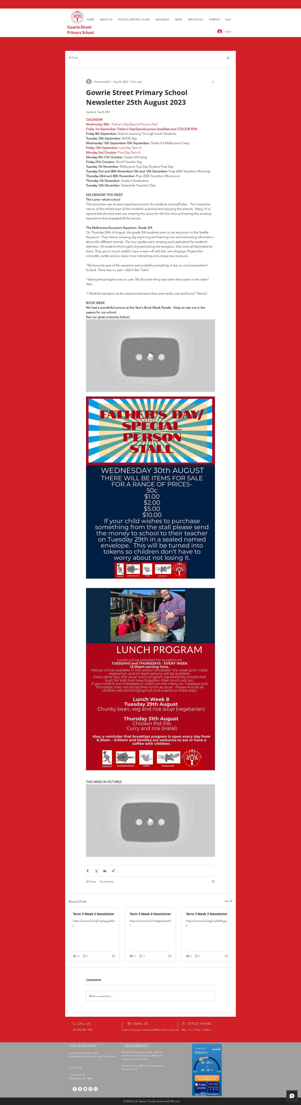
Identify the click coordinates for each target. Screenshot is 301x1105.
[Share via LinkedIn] (104, 870)
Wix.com (175, 1101)
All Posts (73, 57)
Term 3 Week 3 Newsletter (206, 914)
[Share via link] (113, 870)
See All (228, 901)
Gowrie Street (79, 27)
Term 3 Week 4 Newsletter (150, 914)
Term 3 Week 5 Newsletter (93, 914)
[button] (228, 57)
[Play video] (150, 355)
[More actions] (213, 82)
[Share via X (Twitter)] (96, 870)
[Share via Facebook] (87, 870)
